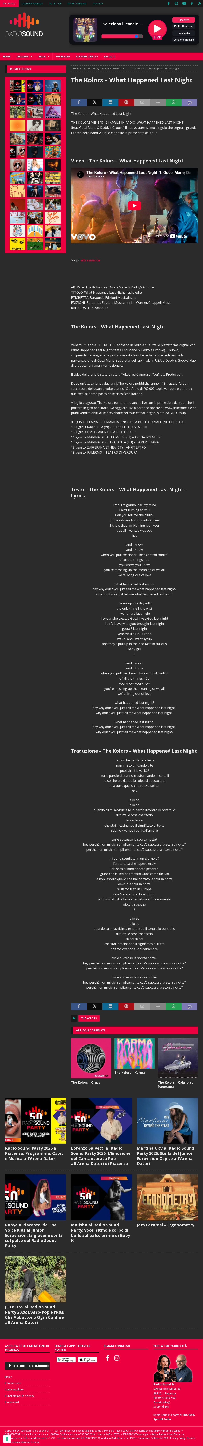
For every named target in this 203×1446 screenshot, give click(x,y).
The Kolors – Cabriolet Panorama (175, 1084)
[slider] (22, 1366)
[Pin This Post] (126, 102)
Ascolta (109, 56)
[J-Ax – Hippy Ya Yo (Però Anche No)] (53, 191)
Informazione (13, 1383)
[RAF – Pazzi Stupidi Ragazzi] (53, 178)
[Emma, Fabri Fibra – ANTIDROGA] (35, 112)
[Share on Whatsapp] (174, 102)
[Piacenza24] (199, 3)
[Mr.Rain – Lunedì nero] (35, 204)
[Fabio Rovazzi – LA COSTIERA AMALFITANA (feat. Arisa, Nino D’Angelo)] (17, 139)
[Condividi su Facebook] (79, 102)
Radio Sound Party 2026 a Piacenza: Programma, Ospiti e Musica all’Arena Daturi (35, 1153)
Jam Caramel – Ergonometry (165, 1225)
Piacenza (183, 19)
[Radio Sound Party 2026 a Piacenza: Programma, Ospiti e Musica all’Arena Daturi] (17, 86)
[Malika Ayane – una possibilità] (35, 178)
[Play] (10, 1366)
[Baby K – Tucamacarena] (17, 178)
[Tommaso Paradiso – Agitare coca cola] (17, 125)
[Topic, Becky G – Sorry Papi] (53, 244)
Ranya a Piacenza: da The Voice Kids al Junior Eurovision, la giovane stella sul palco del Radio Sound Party (34, 1235)
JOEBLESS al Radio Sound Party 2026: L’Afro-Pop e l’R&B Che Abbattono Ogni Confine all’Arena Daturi (35, 1314)
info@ (166, 1402)
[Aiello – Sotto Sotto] (53, 231)
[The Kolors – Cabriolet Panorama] (178, 1058)
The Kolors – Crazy (85, 1082)
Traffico (98, 3)
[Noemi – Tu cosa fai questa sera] (35, 191)
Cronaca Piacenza (32, 3)
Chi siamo (22, 56)
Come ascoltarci (14, 1389)
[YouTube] (184, 3)
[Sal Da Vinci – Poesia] (17, 191)
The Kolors (89, 1018)
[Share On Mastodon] (189, 102)
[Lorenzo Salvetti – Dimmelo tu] (35, 152)
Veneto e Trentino (184, 39)
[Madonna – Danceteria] (53, 112)
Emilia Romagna (183, 26)
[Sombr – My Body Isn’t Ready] (35, 125)
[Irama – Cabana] (17, 204)
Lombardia (184, 33)
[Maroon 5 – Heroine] (17, 244)
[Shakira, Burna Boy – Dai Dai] (17, 231)
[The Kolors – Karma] (134, 1053)
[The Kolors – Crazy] (91, 1058)
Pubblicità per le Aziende (20, 1396)
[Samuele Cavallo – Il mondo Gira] (53, 152)
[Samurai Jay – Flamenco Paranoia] (17, 218)
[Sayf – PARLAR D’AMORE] (35, 139)
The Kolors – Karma (129, 1072)
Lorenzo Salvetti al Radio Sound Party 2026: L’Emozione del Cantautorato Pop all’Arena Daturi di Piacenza (101, 1155)
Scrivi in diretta (87, 56)
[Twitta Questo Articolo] (95, 102)
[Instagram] (176, 3)
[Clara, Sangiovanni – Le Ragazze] (53, 204)
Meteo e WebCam (77, 3)
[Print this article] (158, 102)
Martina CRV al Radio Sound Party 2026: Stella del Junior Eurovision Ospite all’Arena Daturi (165, 1155)
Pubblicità (63, 56)
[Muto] (37, 1366)
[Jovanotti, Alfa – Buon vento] (35, 218)
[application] (27, 1366)
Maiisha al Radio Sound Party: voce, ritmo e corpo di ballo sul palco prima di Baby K (100, 1232)
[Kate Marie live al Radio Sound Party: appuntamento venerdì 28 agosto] (53, 139)
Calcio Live (55, 3)
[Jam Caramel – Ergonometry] (53, 99)
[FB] (168, 3)
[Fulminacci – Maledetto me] (35, 244)
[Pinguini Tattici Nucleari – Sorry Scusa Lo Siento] (35, 231)
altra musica (90, 260)
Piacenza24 (9, 3)
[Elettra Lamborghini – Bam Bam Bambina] (53, 218)
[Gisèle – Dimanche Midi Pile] (53, 125)
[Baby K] (35, 165)
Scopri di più (161, 1406)
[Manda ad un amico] (142, 102)
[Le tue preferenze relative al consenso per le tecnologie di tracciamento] (7, 1439)
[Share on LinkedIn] (110, 102)
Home (6, 56)
